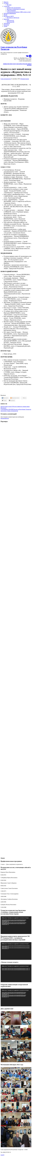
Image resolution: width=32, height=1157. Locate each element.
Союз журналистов (6, 79)
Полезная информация (10, 13)
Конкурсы (6, 19)
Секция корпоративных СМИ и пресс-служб (19, 12)
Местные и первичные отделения (16, 9)
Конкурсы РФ (10, 22)
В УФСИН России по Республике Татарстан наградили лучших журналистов (16, 410)
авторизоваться (5, 418)
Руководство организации (14, 7)
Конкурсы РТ (10, 20)
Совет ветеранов (11, 10)
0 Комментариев (24, 79)
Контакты (6, 24)
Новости (6, 2)
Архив (5, 26)
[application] (16, 925)
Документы (7, 23)
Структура (6, 6)
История (9, 4)
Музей (5, 14)
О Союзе (6, 3)
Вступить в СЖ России (13, 17)
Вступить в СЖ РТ (9, 16)
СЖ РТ (2, 1155)
